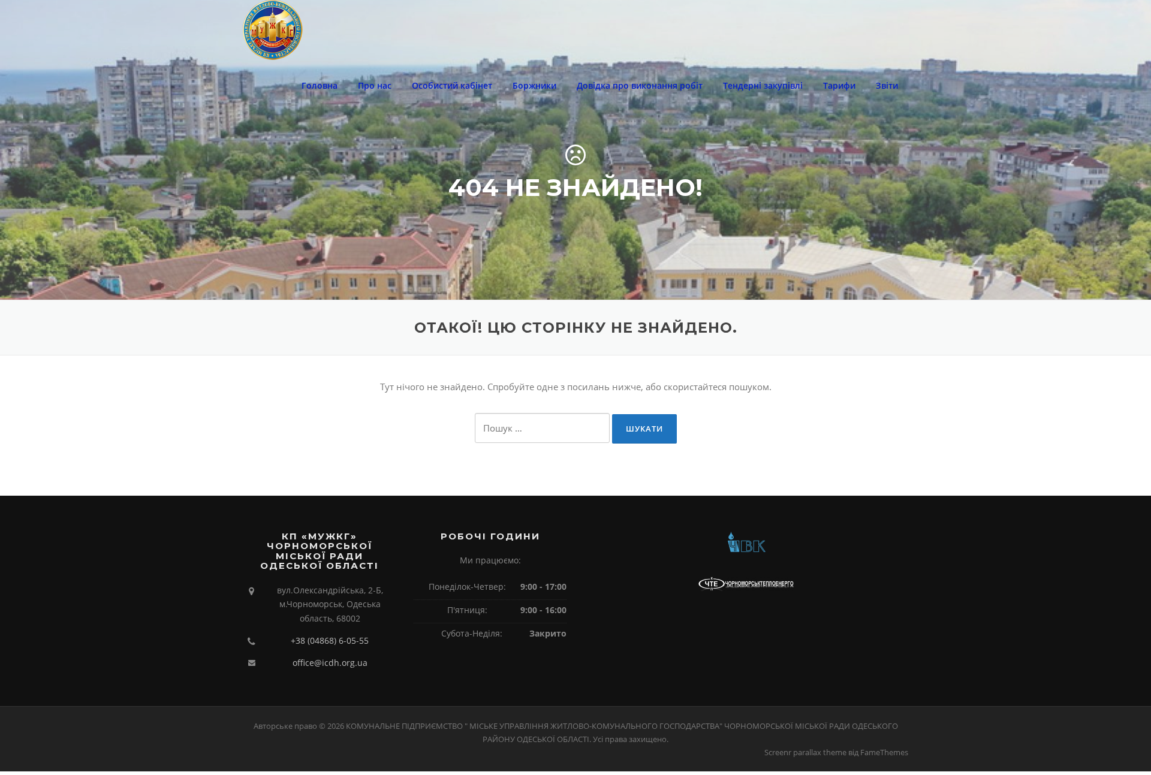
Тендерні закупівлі (763, 85)
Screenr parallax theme (805, 752)
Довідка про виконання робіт (640, 85)
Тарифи (839, 85)
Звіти (887, 85)
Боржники (534, 85)
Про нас (374, 85)
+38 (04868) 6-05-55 (330, 640)
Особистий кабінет (452, 85)
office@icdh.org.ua (330, 662)
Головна (320, 85)
